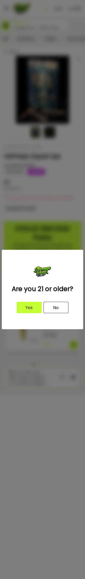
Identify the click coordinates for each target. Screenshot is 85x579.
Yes (29, 307)
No (56, 307)
